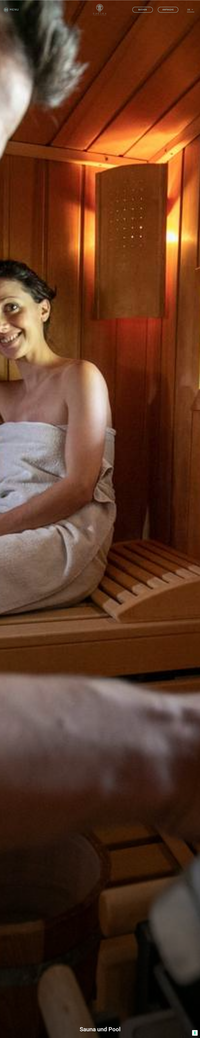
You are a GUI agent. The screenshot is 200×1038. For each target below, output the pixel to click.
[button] (11, 10)
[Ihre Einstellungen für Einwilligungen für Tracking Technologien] (195, 1033)
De (188, 9)
